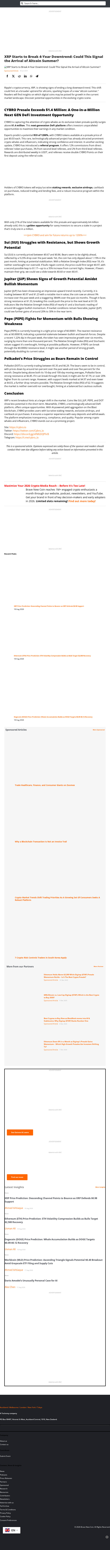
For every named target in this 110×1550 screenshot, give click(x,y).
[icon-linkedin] (12, 1428)
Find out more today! (82, 501)
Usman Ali (10, 1228)
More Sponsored (99, 730)
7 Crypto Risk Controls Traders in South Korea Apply (41, 957)
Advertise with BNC (55, 51)
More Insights (100, 1187)
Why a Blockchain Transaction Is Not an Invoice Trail (41, 841)
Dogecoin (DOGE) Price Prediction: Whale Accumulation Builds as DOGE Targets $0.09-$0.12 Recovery (53, 717)
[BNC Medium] (27, 1428)
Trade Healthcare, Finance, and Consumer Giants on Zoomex (45, 785)
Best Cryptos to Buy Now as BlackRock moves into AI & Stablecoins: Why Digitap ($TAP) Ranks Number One (67, 1019)
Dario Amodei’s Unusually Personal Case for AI (31, 1280)
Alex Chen (10, 1287)
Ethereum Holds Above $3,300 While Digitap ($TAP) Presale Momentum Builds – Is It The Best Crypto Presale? (69, 975)
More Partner (98, 966)
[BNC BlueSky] (31, 1428)
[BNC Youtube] (22, 1428)
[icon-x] (17, 1428)
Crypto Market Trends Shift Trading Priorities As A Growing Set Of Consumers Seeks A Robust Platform (57, 898)
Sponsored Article (11, 71)
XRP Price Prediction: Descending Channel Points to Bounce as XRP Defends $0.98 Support (49, 606)
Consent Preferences (8, 1520)
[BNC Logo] (55, 1402)
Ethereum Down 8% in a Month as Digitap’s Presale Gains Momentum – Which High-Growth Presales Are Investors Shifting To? (71, 1044)
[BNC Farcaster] (36, 1428)
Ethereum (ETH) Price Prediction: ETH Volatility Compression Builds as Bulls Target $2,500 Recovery (52, 656)
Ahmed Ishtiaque (14, 1208)
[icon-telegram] (7, 1428)
